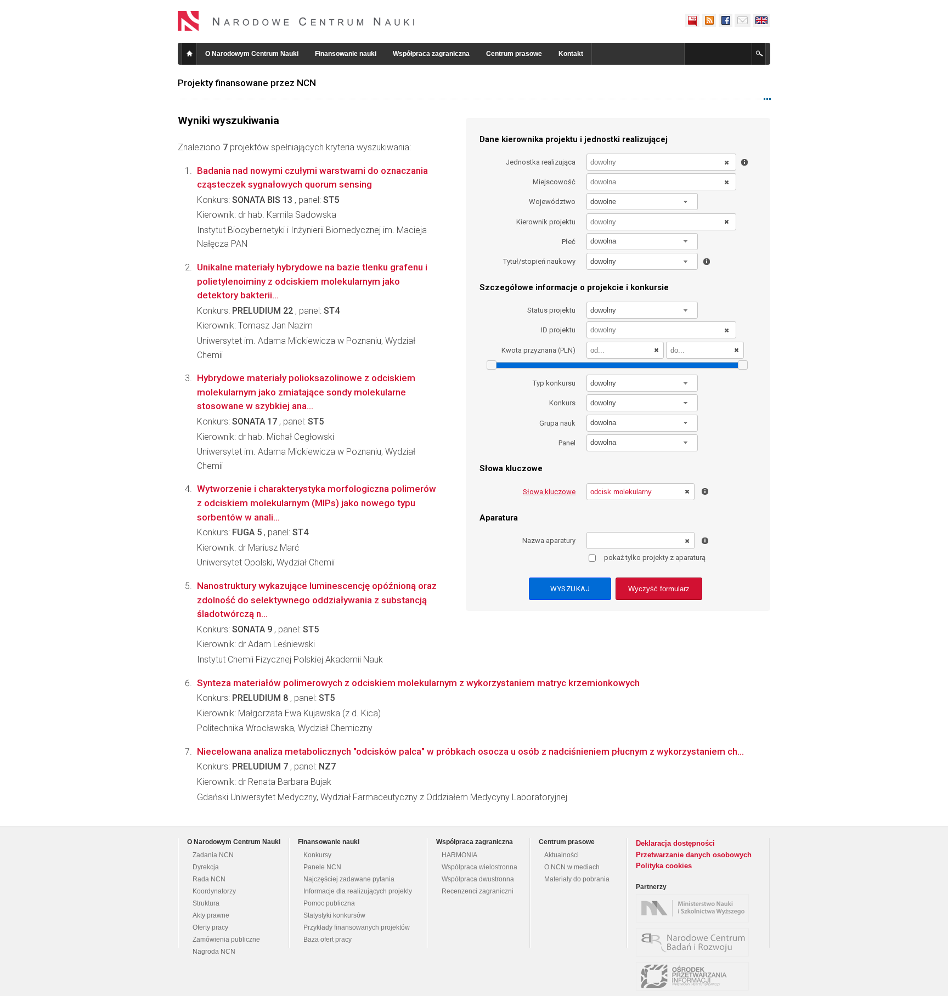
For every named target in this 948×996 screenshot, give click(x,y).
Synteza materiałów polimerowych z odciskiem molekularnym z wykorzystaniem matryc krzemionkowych (418, 682)
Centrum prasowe (514, 54)
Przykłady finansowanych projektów (356, 927)
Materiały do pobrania (577, 879)
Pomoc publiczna (329, 903)
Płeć (568, 241)
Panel (566, 443)
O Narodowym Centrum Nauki (251, 54)
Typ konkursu (554, 383)
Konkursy (317, 855)
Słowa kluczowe (549, 492)
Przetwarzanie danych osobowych (694, 855)
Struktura (206, 903)
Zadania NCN (213, 855)
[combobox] (642, 201)
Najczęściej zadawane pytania (348, 879)
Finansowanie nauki (345, 54)
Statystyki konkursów (334, 915)
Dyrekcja (206, 867)
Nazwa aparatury (548, 540)
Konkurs (562, 403)
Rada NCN (209, 879)
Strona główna (189, 54)
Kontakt (570, 54)
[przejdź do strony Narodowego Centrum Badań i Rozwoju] (695, 942)
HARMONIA (459, 855)
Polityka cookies (664, 866)
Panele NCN (322, 867)
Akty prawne (211, 915)
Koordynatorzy (214, 891)
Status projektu (551, 310)
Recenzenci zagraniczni (478, 891)
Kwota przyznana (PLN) (538, 350)
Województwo (552, 201)
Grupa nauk (557, 423)
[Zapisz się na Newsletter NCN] (743, 20)
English (761, 20)
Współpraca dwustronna (478, 879)
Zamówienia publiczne (226, 939)
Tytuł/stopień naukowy (539, 261)
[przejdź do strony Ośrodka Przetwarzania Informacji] (695, 976)
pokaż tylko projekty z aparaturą (655, 557)
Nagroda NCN (214, 951)
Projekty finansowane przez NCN (247, 82)
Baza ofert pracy (327, 939)
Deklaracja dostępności (675, 843)
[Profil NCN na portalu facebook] (725, 20)
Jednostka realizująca (540, 162)
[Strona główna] (296, 21)
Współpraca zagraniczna (431, 54)
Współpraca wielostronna (479, 867)
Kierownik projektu (545, 222)
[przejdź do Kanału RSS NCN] (709, 20)
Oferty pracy (210, 927)
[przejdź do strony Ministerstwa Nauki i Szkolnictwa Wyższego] (695, 908)
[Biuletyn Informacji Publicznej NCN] (692, 20)
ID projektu (558, 330)
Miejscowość (554, 182)
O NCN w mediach (572, 867)
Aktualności (561, 855)
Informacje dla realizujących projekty (357, 891)
